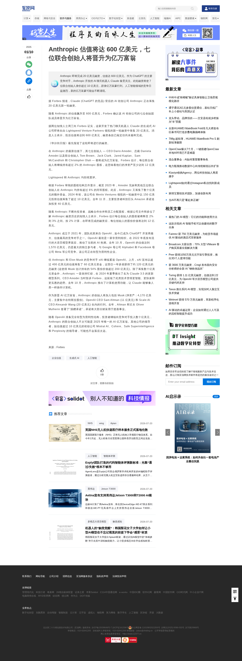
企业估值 (56, 358)
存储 (37, 18)
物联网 (204, 18)
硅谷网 (56, 595)
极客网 (157, 592)
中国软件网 (169, 592)
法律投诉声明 (119, 576)
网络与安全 (49, 18)
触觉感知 (117, 521)
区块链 (143, 612)
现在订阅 (211, 381)
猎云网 (65, 595)
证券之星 (79, 592)
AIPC (178, 18)
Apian (113, 423)
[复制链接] (29, 82)
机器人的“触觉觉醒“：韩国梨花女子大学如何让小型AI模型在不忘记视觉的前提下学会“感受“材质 (117, 530)
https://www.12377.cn (131, 634)
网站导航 (40, 576)
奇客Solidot (92, 592)
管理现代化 (28, 592)
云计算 (73, 612)
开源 (151, 612)
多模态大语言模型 (97, 521)
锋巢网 (50, 592)
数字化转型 (115, 18)
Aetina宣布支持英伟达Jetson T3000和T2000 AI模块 (118, 497)
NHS (90, 423)
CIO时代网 (182, 592)
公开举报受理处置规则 (164, 631)
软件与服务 (65, 18)
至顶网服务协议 (84, 576)
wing (101, 423)
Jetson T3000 (108, 488)
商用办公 (81, 18)
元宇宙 (82, 612)
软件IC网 (147, 592)
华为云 (74, 595)
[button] (217, 432)
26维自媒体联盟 (64, 592)
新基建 (130, 18)
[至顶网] (28, 9)
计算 (26, 18)
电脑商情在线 (29, 595)
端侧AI (167, 18)
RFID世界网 (44, 595)
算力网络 (110, 612)
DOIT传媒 (85, 595)
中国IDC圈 (135, 592)
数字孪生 (122, 612)
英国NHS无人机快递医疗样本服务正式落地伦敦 (116, 429)
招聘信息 (67, 576)
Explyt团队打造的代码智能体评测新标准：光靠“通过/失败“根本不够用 (118, 464)
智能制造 (63, 612)
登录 (210, 8)
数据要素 (190, 18)
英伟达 (91, 488)
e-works (123, 592)
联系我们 (26, 576)
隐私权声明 (102, 576)
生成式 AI (74, 358)
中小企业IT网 (196, 592)
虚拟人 (91, 612)
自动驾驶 (51, 612)
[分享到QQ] (29, 74)
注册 (215, 8)
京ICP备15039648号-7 (102, 627)
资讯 (214, 18)
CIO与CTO (98, 18)
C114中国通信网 (108, 592)
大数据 (159, 612)
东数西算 (40, 612)
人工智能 (154, 18)
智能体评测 (109, 456)
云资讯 (142, 18)
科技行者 (40, 592)
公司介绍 (53, 576)
